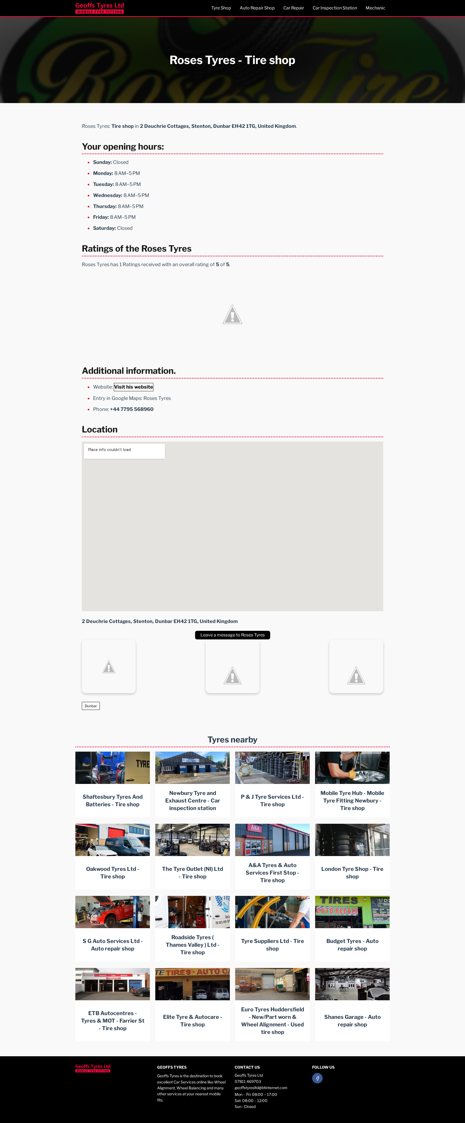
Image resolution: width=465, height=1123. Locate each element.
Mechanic (375, 7)
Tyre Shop (221, 7)
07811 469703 (248, 1081)
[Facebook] (317, 1078)
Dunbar (91, 706)
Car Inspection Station (335, 7)
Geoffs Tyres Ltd (249, 1075)
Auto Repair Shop (257, 7)
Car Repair (293, 7)
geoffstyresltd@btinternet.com (261, 1087)
